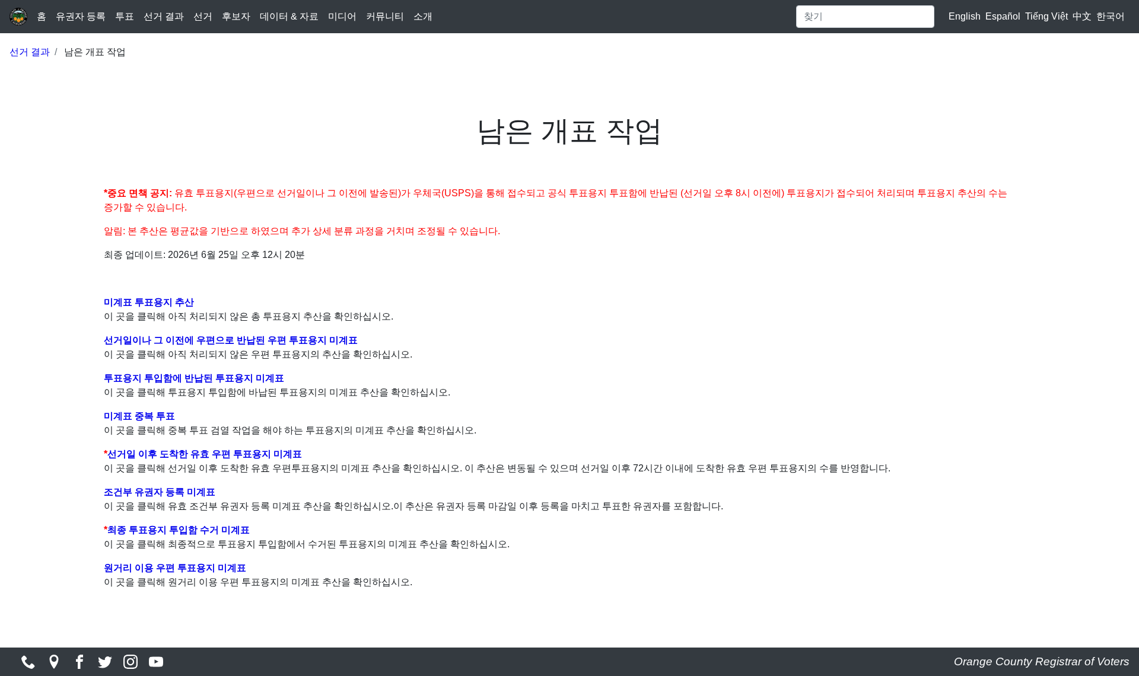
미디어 (342, 16)
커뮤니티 (385, 16)
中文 (1082, 16)
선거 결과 (164, 16)
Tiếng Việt (1046, 16)
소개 (422, 16)
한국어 (1110, 16)
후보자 (236, 16)
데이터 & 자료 (289, 16)
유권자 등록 (81, 16)
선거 (202, 16)
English (965, 16)
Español (1002, 16)
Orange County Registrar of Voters (1042, 661)
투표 (124, 16)
